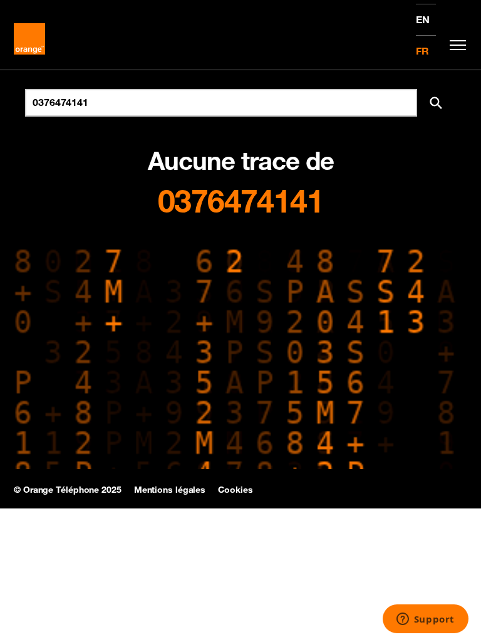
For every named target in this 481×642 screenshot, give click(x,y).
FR (422, 51)
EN (423, 19)
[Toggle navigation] (454, 45)
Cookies (235, 490)
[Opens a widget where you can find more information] (425, 620)
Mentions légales (169, 490)
